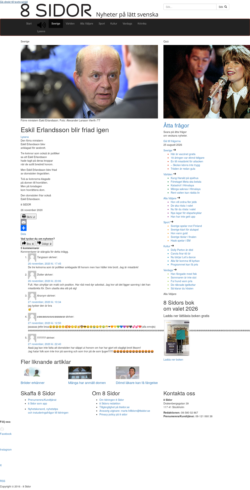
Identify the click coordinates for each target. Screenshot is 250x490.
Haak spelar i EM (181, 240)
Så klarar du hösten (182, 288)
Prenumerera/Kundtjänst (42, 400)
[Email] (89, 222)
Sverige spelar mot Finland (186, 226)
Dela (23, 234)
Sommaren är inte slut (183, 277)
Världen (70, 23)
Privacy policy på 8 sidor (113, 414)
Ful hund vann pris (181, 281)
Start (29, 23)
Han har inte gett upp (183, 216)
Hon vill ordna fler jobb (184, 202)
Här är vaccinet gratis (183, 154)
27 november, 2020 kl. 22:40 (44, 344)
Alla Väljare (86, 23)
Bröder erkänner (32, 382)
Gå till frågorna (172, 141)
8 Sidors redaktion (109, 403)
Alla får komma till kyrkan (185, 261)
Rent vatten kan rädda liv (185, 192)
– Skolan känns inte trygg (185, 165)
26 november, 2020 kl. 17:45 (44, 263)
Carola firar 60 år (181, 253)
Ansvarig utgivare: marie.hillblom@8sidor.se (124, 410)
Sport (102, 23)
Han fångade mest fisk (184, 274)
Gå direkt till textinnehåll (14, 2)
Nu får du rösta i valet (183, 209)
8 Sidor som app (37, 403)
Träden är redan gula (183, 168)
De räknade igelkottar (183, 285)
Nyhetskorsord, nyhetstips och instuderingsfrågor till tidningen (48, 410)
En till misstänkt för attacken (187, 161)
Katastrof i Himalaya (182, 185)
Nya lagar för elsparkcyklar (186, 213)
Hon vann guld (179, 233)
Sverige (55, 23)
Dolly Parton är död (182, 250)
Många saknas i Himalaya (186, 189)
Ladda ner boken (173, 359)
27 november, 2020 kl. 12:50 (44, 323)
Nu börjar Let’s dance (183, 257)
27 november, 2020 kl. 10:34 (44, 302)
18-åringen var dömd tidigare (187, 157)
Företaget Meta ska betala (186, 181)
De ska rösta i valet (182, 205)
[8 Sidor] (89, 17)
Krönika (142, 23)
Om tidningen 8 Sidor (111, 400)
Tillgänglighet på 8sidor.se (114, 407)
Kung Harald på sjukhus (184, 178)
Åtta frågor (176, 125)
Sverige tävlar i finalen (183, 237)
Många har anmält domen (87, 382)
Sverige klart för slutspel (185, 229)
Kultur (113, 23)
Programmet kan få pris (184, 264)
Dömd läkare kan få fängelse (137, 382)
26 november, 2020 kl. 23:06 (44, 281)
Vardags (127, 23)
